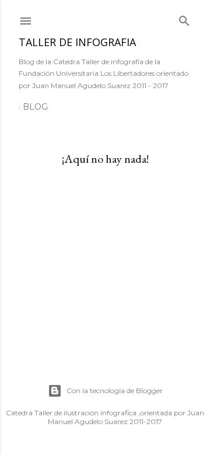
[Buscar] (184, 18)
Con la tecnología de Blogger (114, 390)
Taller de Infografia (77, 42)
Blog (35, 107)
